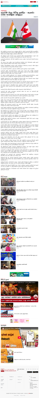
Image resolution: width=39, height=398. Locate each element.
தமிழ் (34, 1)
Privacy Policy (16, 395)
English (31, 1)
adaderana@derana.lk (34, 380)
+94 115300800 (33, 377)
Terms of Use (22, 395)
